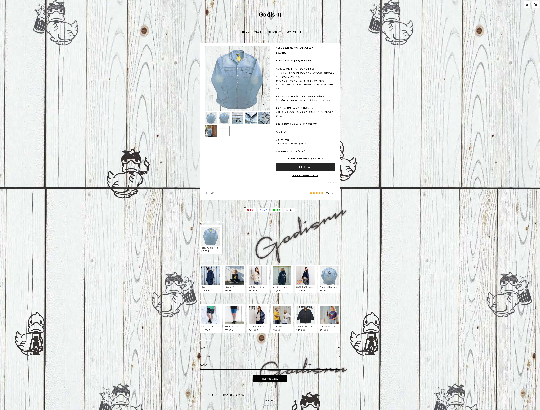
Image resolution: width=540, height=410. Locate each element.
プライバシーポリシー (210, 395)
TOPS (203, 348)
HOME (245, 32)
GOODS (203, 365)
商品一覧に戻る (270, 378)
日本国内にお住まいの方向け (305, 175)
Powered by (267, 405)
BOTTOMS (205, 356)
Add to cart (305, 167)
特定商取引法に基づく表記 (233, 395)
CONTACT (292, 32)
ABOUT (259, 32)
